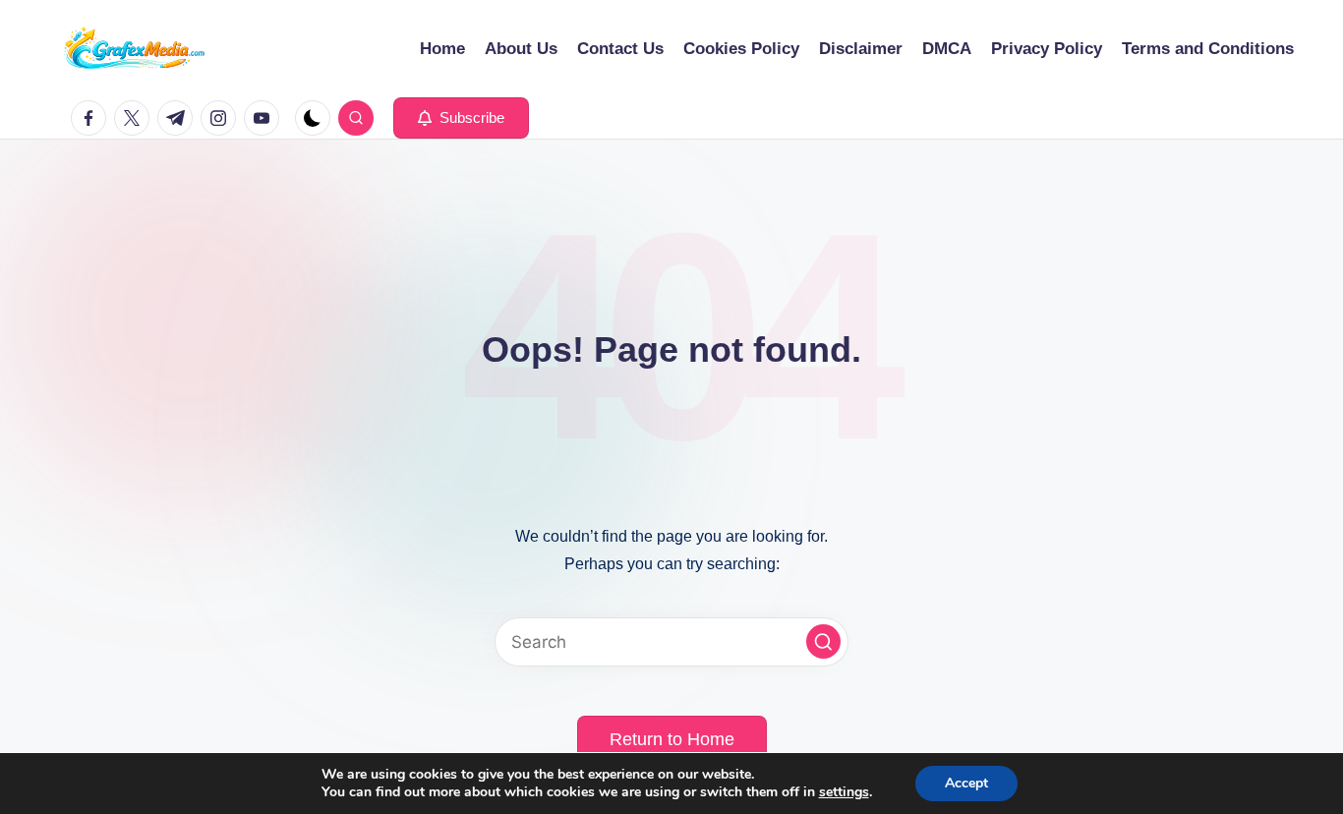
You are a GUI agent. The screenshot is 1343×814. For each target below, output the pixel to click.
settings (844, 792)
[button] (461, 118)
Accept (966, 783)
